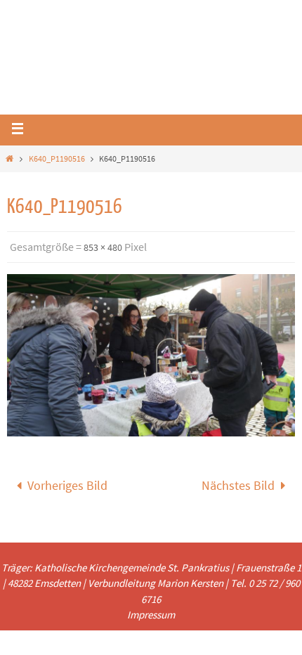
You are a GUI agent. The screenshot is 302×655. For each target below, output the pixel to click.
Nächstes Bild (238, 483)
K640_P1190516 (57, 158)
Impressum (151, 610)
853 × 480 (103, 247)
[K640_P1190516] (151, 355)
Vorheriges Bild (67, 483)
